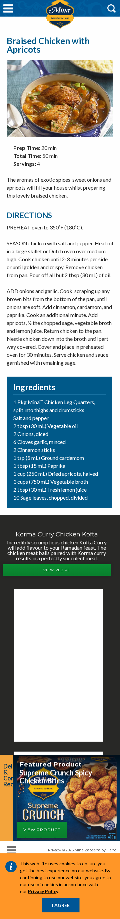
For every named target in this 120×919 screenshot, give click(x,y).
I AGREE (61, 905)
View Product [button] (41, 829)
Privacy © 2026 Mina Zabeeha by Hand (82, 850)
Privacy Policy (43, 891)
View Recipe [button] (56, 570)
